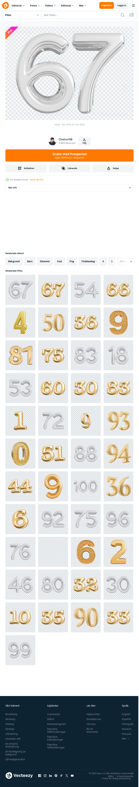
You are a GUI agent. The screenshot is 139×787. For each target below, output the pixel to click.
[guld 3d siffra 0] (20, 452)
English (123, 712)
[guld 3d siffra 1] (20, 419)
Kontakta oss (92, 717)
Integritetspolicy (122, 774)
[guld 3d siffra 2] (118, 550)
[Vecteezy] (5, 5)
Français (124, 732)
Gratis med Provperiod (70, 155)
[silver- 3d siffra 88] (86, 452)
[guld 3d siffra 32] (86, 583)
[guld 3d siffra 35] (53, 616)
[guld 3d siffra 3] (53, 550)
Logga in (121, 5)
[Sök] (123, 15)
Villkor (108, 774)
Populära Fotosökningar (54, 736)
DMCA (49, 717)
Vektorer (17, 5)
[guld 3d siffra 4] (20, 321)
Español (123, 717)
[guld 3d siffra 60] (53, 386)
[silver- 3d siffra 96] (118, 517)
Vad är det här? (37, 179)
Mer (81, 5)
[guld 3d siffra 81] (20, 354)
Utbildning (11, 732)
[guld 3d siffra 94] (118, 452)
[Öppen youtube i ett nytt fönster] (72, 773)
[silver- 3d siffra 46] (20, 583)
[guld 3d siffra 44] (20, 485)
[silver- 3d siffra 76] (20, 550)
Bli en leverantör (91, 728)
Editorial (66, 5)
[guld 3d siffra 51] (53, 452)
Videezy (9, 722)
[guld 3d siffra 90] (86, 616)
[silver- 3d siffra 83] (86, 354)
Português (125, 722)
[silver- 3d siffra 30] (118, 583)
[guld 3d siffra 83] (118, 386)
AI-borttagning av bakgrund (15, 751)
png (72, 259)
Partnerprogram (55, 722)
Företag (9, 727)
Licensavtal (52, 712)
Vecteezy (10, 717)
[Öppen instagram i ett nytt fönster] (45, 773)
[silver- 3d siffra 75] (86, 517)
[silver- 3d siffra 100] (86, 485)
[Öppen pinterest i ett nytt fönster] (56, 773)
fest (59, 259)
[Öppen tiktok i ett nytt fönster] (61, 773)
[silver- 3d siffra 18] (118, 354)
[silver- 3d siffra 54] (86, 288)
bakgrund (14, 259)
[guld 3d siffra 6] (20, 517)
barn (30, 259)
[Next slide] (125, 260)
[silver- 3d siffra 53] (20, 386)
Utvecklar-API (13, 736)
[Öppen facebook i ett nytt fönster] (39, 773)
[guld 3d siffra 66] (118, 288)
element (45, 259)
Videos (49, 5)
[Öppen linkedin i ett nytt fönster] (50, 773)
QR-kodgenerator (15, 757)
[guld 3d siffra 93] (118, 419)
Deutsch (124, 727)
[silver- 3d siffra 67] (20, 288)
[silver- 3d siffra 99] (20, 648)
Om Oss (89, 722)
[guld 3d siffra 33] (118, 616)
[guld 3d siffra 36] (86, 321)
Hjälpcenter (91, 712)
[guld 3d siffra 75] (53, 354)
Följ (84, 143)
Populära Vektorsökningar (55, 728)
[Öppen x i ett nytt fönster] (66, 773)
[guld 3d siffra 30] (86, 386)
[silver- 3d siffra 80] (53, 583)
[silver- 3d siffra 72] (53, 419)
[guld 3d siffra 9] (118, 321)
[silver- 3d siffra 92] (53, 517)
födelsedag (88, 259)
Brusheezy (11, 712)
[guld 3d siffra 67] (53, 288)
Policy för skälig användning (114, 776)
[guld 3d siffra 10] (20, 616)
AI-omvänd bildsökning (12, 743)
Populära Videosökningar (55, 744)
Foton (33, 5)
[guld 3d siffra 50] (53, 321)
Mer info (12, 185)
